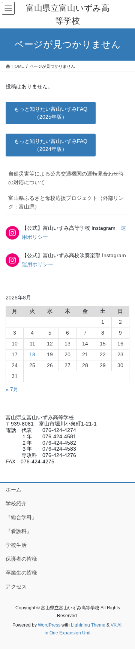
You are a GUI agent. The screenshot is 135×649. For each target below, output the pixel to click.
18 (32, 354)
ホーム (13, 490)
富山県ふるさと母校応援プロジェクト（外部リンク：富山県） (66, 202)
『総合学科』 (21, 517)
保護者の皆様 (21, 559)
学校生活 (16, 545)
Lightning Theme (88, 625)
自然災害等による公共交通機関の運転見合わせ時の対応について (66, 178)
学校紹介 (16, 503)
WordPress (49, 625)
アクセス (16, 586)
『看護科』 (19, 531)
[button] (51, 113)
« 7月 (12, 389)
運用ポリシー (37, 264)
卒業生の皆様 (21, 573)
